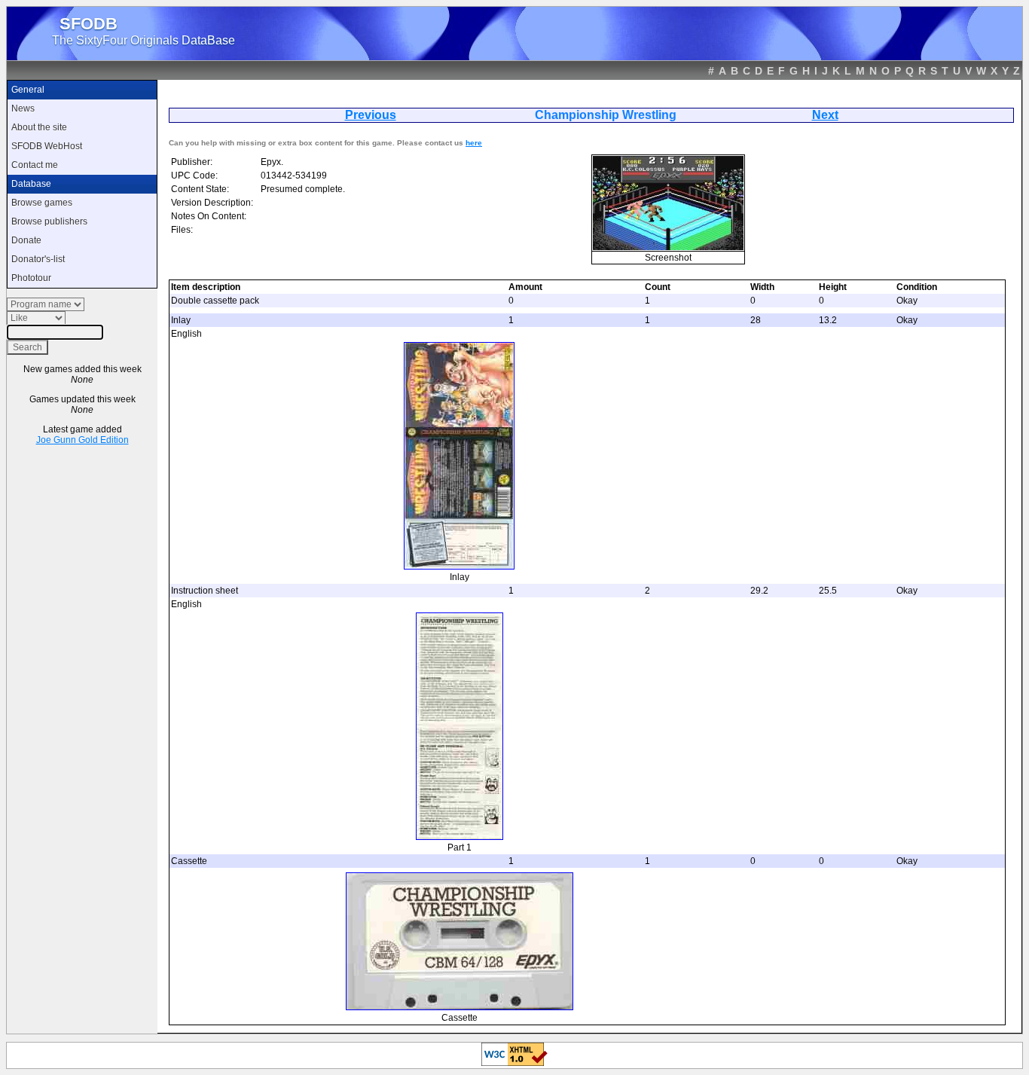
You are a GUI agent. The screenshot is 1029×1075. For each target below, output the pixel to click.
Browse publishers (49, 221)
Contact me (34, 165)
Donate (26, 240)
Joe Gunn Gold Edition (82, 440)
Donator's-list (38, 259)
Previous (370, 114)
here (474, 143)
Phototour (31, 278)
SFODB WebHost (46, 146)
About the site (39, 127)
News (23, 108)
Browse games (41, 202)
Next (825, 114)
